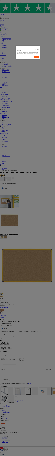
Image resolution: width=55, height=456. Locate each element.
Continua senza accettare (37, 49)
